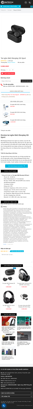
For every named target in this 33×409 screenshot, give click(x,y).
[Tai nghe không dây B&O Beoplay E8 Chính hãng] (24, 303)
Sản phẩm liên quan (16, 101)
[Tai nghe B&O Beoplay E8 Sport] (16, 51)
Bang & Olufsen (11, 62)
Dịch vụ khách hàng (8, 393)
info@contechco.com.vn (10, 380)
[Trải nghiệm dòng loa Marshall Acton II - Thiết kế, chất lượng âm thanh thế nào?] (24, 336)
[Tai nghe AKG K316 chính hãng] (5, 117)
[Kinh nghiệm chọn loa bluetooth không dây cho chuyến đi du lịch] (9, 351)
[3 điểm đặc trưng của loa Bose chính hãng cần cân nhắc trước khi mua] (9, 336)
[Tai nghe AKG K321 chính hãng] (5, 110)
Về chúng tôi (5, 396)
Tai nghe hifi (3, 401)
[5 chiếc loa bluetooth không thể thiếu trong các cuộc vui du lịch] (24, 321)
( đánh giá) (10, 60)
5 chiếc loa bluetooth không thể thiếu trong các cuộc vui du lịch (23, 328)
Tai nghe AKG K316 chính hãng (17, 112)
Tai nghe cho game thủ (12, 401)
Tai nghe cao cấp (10, 402)
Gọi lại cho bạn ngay (26, 81)
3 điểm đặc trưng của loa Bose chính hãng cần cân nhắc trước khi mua (8, 343)
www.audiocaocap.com (9, 382)
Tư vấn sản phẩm (8, 84)
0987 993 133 (6, 378)
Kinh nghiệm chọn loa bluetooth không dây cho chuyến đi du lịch (8, 358)
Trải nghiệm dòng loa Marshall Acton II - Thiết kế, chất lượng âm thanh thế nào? (23, 343)
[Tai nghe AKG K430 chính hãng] (5, 125)
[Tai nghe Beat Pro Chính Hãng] (9, 303)
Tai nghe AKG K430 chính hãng (17, 120)
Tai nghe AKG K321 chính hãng (17, 104)
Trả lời (4, 244)
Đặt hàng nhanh (5, 78)
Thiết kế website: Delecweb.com (24, 405)
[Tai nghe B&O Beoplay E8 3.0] (9, 281)
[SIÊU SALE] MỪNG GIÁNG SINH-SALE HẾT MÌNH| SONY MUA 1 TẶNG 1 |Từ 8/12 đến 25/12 (8, 328)
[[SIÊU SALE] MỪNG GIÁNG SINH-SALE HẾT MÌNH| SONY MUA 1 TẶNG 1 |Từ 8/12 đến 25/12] (9, 321)
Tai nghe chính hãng (21, 401)
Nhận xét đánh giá (5, 248)
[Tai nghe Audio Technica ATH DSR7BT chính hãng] (24, 281)
